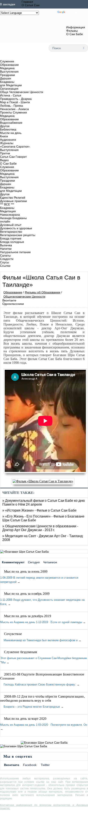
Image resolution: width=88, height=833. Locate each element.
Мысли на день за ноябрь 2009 (27, 593)
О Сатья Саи (31, 5)
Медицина (7, 68)
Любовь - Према (11, 105)
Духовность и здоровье (16, 228)
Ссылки (5, 265)
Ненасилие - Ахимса (14, 109)
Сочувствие (13, 634)
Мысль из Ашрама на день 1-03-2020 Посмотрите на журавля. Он (43, 724)
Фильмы (72, 30)
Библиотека (8, 129)
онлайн (5, 221)
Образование (9, 64)
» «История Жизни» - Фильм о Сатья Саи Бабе (39, 510)
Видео (4, 160)
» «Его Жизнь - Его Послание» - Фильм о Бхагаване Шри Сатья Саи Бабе (43, 518)
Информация (75, 27)
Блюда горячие (10, 238)
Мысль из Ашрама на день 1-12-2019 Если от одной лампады (41, 622)
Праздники (7, 75)
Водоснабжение (11, 122)
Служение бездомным (20, 652)
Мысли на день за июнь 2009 (25, 571)
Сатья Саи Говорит (13, 156)
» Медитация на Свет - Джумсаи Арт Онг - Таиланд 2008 (42, 538)
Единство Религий (12, 197)
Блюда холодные (12, 242)
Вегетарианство (11, 231)
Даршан (5, 78)
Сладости (6, 259)
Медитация (8, 211)
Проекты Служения (13, 112)
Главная (27, 1)
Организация (9, 88)
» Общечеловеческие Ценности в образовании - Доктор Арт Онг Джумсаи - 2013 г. (40, 528)
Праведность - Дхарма (16, 98)
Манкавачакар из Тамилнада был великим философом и (39, 640)
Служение (7, 61)
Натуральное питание (15, 252)
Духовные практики (13, 201)
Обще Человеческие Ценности (21, 92)
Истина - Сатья (10, 95)
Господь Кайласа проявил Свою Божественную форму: (38, 684)
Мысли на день (10, 133)
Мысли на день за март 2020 (25, 718)
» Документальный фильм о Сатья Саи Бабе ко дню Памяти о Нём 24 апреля (43, 502)
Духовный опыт (10, 225)
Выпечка (6, 245)
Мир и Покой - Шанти (15, 102)
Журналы (6, 143)
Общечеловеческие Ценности (24, 296)
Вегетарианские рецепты (17, 235)
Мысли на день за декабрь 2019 (27, 616)
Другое (5, 126)
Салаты (5, 255)
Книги (4, 136)
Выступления (9, 71)
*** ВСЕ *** (7, 204)
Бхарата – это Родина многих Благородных (30, 706)
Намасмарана (10, 214)
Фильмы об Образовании (42, 292)
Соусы (4, 262)
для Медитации (11, 85)
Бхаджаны (7, 81)
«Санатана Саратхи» (15, 146)
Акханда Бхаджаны (13, 218)
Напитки (6, 248)
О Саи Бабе (74, 34)
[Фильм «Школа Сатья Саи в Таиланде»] (44, 481)
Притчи (5, 153)
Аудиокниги (8, 139)
